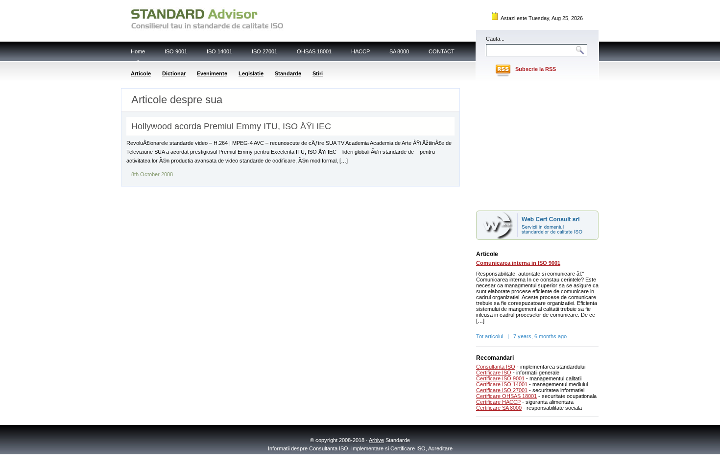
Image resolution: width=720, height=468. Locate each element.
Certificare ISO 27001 (502, 390)
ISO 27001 (264, 51)
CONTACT (442, 51)
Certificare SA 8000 (499, 408)
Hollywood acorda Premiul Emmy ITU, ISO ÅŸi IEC (231, 126)
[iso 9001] (537, 238)
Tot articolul (489, 336)
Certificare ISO (493, 372)
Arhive (376, 440)
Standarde (288, 73)
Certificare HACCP (498, 402)
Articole (141, 73)
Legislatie (251, 73)
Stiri (317, 73)
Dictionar (174, 73)
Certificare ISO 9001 (500, 378)
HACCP (360, 51)
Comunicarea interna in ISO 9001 (518, 263)
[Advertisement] (537, 143)
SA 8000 (399, 51)
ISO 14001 (219, 51)
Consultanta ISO (495, 367)
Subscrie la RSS (535, 69)
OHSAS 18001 (314, 51)
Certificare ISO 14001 (502, 384)
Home (138, 51)
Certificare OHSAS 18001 (506, 396)
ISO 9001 (176, 51)
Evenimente (212, 73)
